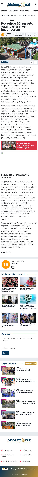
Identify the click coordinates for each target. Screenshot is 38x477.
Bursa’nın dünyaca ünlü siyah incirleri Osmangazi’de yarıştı (9, 289)
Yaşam (12, 20)
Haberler (4, 20)
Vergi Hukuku (25, 11)
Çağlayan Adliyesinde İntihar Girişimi (17, 17)
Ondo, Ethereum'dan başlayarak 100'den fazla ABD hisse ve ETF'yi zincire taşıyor (28, 308)
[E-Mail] (12, 267)
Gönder (5, 353)
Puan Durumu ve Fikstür (7, 456)
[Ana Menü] (2, 4)
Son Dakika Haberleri (10, 461)
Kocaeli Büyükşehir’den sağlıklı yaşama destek (9, 306)
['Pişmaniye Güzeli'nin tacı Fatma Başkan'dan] (28, 318)
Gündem (4, 11)
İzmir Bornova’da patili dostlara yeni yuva (27, 288)
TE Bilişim (24, 474)
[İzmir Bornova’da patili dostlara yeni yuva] (28, 282)
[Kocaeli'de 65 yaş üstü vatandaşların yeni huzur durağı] (19, 48)
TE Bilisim (14, 263)
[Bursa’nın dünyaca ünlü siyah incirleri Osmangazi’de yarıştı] (10, 282)
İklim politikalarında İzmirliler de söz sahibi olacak (8, 325)
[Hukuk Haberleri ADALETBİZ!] (18, 4)
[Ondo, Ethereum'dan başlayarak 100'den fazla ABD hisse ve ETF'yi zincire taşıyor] (28, 299)
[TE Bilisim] (6, 264)
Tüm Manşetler (27, 455)
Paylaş (5, 62)
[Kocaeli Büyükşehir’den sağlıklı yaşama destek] (10, 299)
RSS (6, 469)
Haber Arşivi (26, 461)
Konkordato (14, 11)
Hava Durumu (8, 450)
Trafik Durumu (26, 450)
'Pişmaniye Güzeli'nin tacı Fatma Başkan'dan (27, 324)
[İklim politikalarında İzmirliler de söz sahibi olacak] (10, 318)
